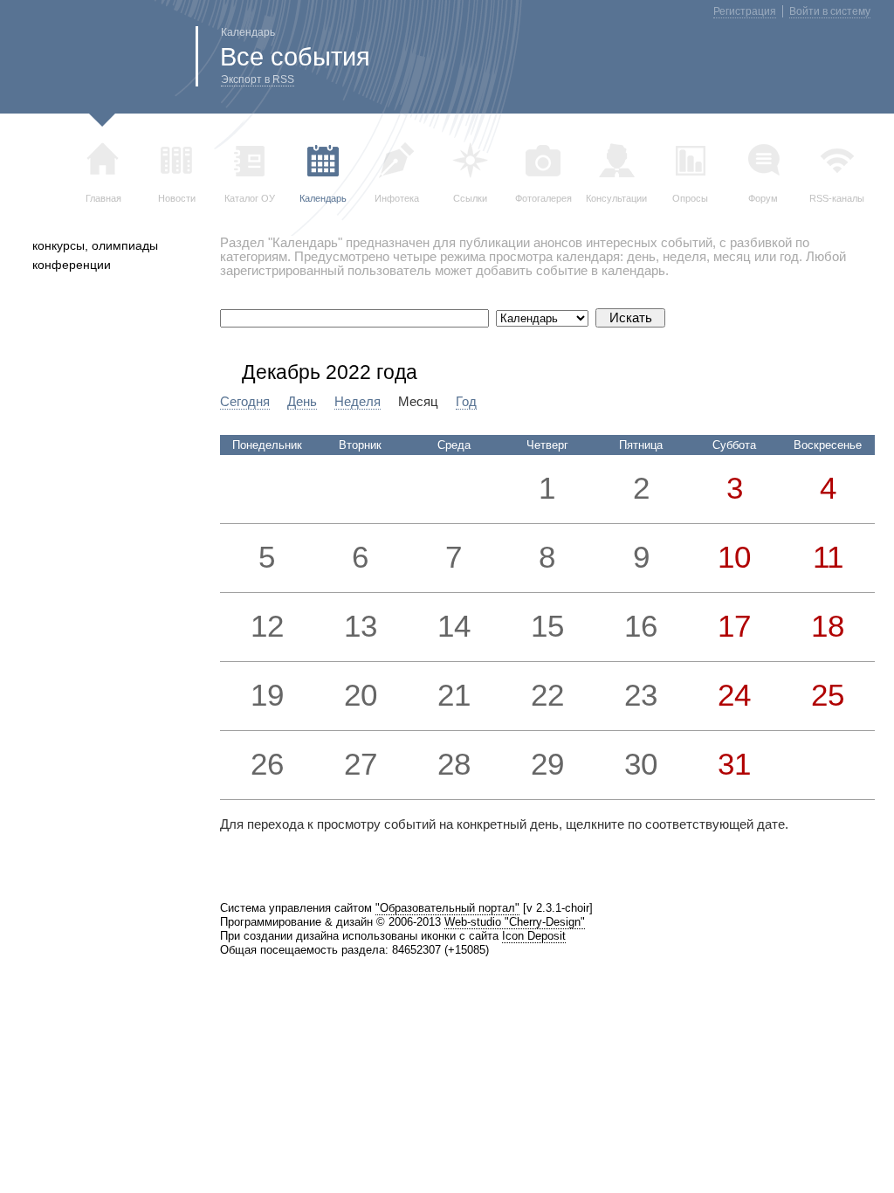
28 (454, 764)
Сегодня (245, 402)
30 (640, 764)
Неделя (357, 402)
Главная (103, 198)
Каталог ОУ (249, 198)
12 (267, 626)
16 (640, 626)
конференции (71, 265)
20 (360, 695)
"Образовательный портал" (447, 907)
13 (360, 626)
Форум (763, 198)
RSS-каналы (836, 198)
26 (267, 764)
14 (454, 626)
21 (454, 695)
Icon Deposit (534, 935)
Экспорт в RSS (257, 79)
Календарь (323, 198)
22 (547, 695)
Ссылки (470, 198)
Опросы (690, 198)
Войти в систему (829, 11)
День (302, 402)
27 (360, 764)
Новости (177, 198)
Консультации (616, 198)
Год (466, 402)
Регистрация (744, 11)
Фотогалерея (543, 198)
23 (640, 695)
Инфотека (397, 198)
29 (547, 764)
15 (547, 626)
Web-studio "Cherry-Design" (514, 921)
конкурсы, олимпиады (95, 245)
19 (267, 695)
